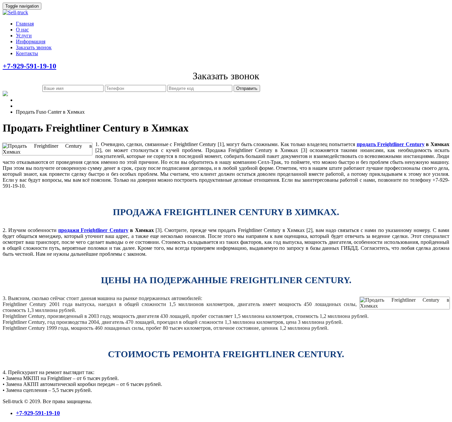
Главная (25, 23)
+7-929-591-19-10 (29, 66)
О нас (22, 29)
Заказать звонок (34, 47)
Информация (30, 41)
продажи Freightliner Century (93, 230)
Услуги (24, 35)
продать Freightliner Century (391, 144)
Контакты (27, 53)
